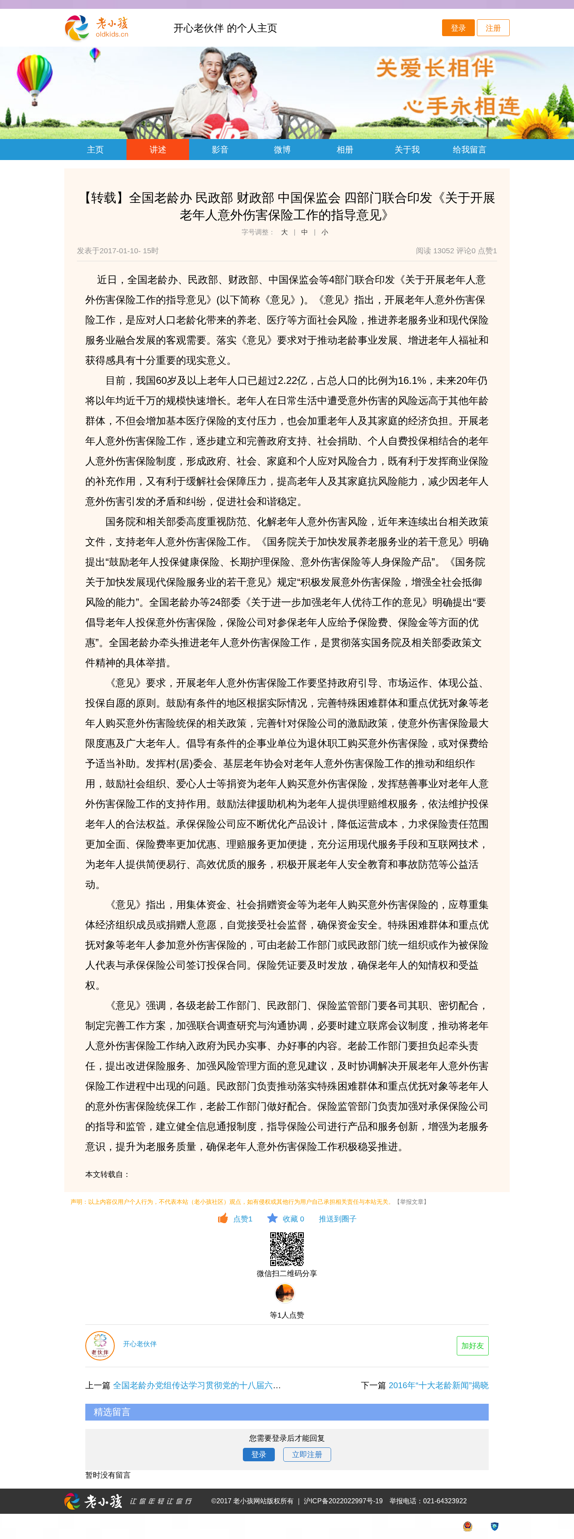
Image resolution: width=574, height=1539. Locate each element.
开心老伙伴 (140, 1343)
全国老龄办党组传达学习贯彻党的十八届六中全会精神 (214, 1385)
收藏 (293, 1219)
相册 (345, 149)
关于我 (407, 149)
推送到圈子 (338, 1219)
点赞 (243, 1219)
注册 (493, 28)
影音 (220, 149)
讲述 (158, 149)
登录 (458, 28)
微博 (282, 149)
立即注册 (307, 1454)
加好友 (472, 1346)
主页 (95, 149)
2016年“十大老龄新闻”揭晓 (439, 1385)
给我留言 (470, 149)
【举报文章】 (411, 1201)
